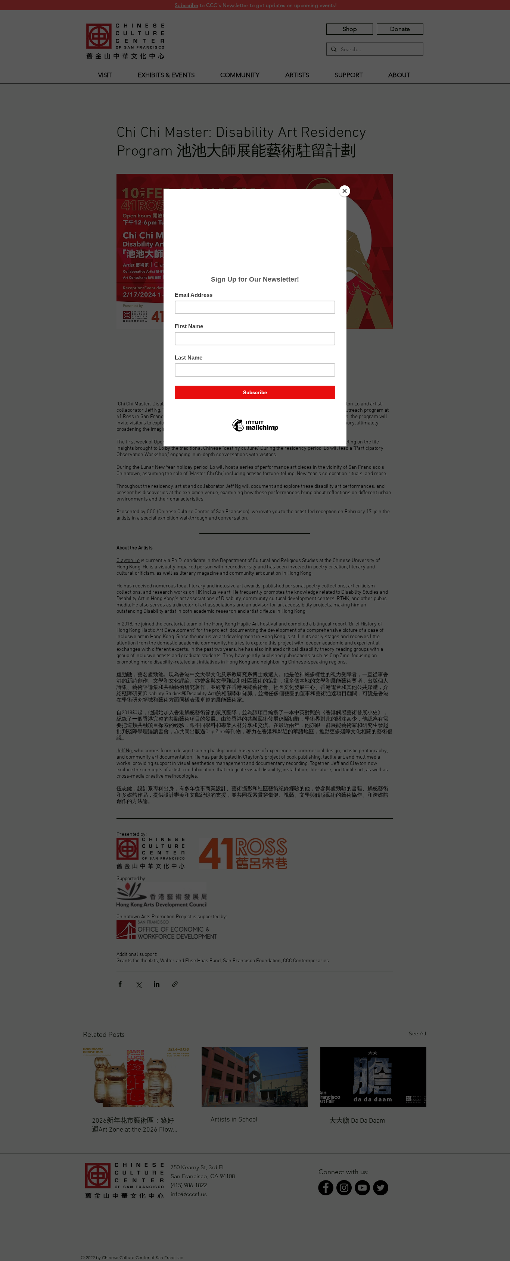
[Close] (344, 191)
